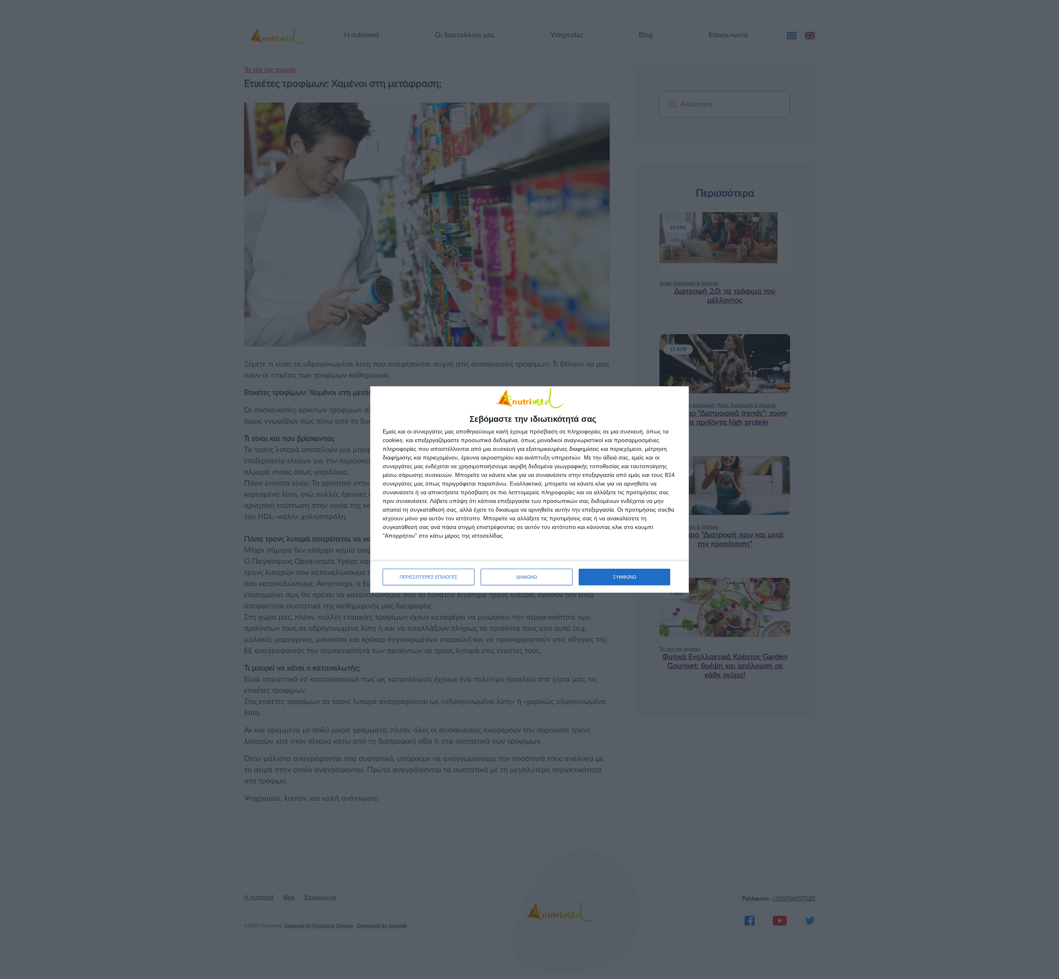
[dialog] (529, 489)
